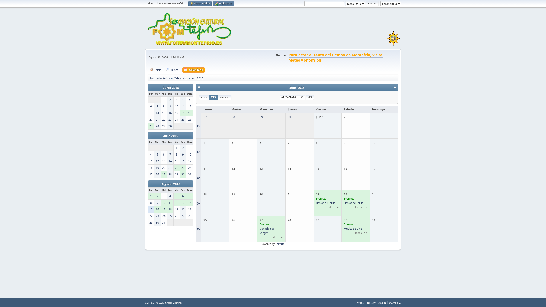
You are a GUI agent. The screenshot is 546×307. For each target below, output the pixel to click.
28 (233, 117)
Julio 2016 (170, 136)
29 (261, 117)
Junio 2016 (171, 88)
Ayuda (360, 302)
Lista (204, 97)
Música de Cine (353, 228)
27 (205, 117)
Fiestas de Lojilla (325, 203)
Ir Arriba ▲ (395, 302)
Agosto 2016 (170, 184)
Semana (224, 97)
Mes (213, 97)
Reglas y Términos (376, 302)
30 (289, 117)
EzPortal (280, 244)
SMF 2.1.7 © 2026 (154, 302)
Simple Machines (174, 302)
